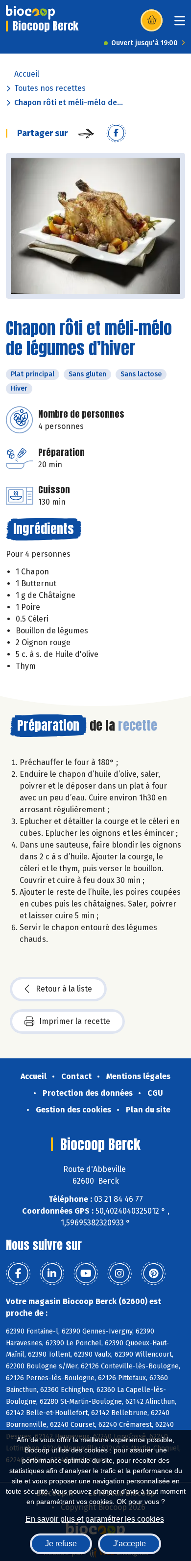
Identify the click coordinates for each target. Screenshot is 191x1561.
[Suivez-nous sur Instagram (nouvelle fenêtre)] (119, 1273)
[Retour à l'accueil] (30, 12)
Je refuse (61, 1543)
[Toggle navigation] (179, 24)
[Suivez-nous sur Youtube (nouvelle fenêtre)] (85, 1273)
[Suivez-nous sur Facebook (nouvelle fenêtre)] (18, 1273)
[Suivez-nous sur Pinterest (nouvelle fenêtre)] (153, 1273)
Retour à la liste (64, 988)
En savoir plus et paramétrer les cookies (94, 1519)
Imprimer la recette (74, 1021)
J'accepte (129, 1543)
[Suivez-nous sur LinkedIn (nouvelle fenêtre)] (52, 1273)
